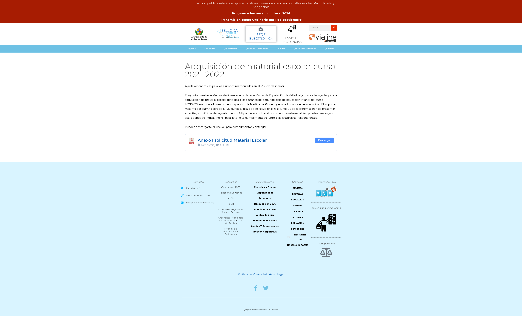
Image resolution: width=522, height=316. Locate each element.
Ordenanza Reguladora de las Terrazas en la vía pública (230, 220)
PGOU (230, 198)
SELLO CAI (230, 30)
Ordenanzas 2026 (230, 187)
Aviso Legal (276, 274)
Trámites (280, 48)
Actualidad (209, 48)
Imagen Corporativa (265, 231)
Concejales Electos (265, 187)
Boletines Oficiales (265, 209)
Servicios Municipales (257, 48)
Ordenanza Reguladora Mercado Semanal (230, 210)
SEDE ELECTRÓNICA (261, 36)
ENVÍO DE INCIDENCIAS (326, 208)
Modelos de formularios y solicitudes (230, 231)
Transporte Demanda (230, 192)
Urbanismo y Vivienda (305, 48)
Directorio (265, 198)
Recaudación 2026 (265, 204)
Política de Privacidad (252, 274)
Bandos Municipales (265, 220)
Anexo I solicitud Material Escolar (232, 140)
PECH (231, 204)
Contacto (329, 48)
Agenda (192, 48)
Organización (230, 48)
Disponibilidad (265, 192)
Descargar (324, 140)
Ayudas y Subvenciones (265, 226)
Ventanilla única (265, 215)
